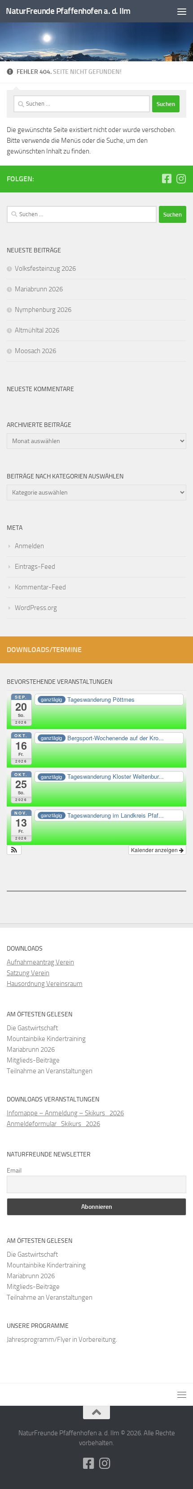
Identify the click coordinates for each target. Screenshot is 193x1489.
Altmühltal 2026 (37, 330)
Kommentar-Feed (40, 587)
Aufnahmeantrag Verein (40, 962)
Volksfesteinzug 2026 (45, 269)
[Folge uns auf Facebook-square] (166, 178)
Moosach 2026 (35, 351)
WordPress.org (36, 608)
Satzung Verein (28, 973)
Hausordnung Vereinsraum (45, 984)
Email (14, 1170)
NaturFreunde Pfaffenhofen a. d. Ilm (68, 11)
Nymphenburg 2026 (43, 310)
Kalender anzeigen (155, 849)
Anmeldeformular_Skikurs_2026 (53, 1124)
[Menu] (182, 11)
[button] (14, 849)
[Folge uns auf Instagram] (180, 178)
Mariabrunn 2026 (39, 289)
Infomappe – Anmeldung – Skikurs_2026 (65, 1113)
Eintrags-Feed (35, 567)
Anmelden (29, 546)
